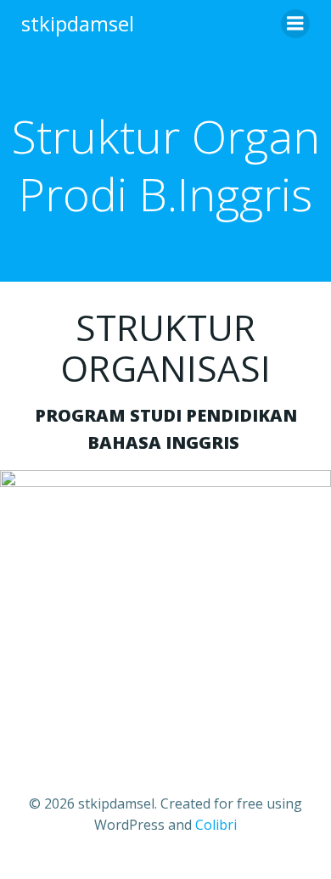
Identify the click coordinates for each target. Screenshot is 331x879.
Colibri (216, 824)
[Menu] (295, 23)
